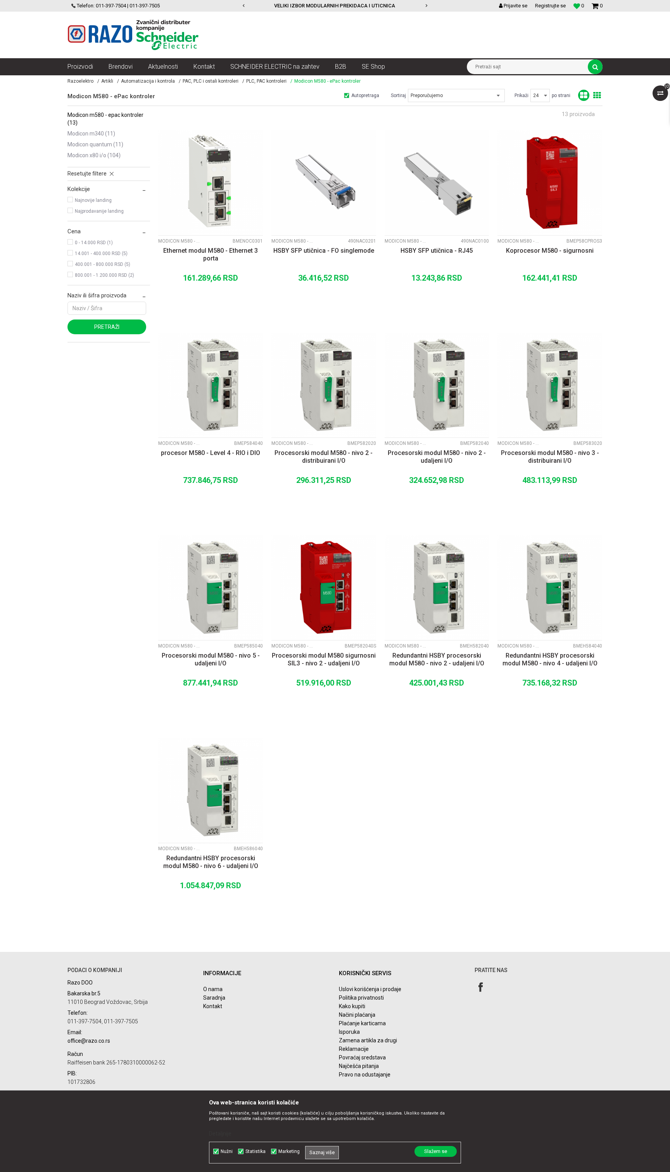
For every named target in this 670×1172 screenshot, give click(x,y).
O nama (213, 989)
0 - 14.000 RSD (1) (94, 242)
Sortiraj (398, 95)
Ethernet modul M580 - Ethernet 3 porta (210, 254)
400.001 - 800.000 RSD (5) (102, 264)
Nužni (227, 1151)
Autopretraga (365, 95)
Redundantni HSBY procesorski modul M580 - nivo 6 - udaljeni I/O (210, 862)
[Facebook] (481, 987)
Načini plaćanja (357, 1015)
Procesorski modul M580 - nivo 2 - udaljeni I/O (437, 456)
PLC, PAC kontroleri (266, 81)
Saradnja (214, 998)
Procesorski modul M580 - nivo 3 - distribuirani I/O (550, 456)
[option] (335, 6)
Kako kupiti (352, 1006)
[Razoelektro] (133, 34)
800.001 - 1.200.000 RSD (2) (104, 275)
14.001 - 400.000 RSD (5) (101, 253)
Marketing (289, 1151)
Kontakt (212, 1006)
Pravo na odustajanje (364, 1074)
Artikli (107, 81)
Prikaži (521, 95)
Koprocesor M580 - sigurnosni (550, 250)
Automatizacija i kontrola (148, 81)
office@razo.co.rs (88, 1041)
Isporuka (349, 1032)
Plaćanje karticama (362, 1023)
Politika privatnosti (361, 998)
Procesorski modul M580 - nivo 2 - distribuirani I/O (324, 456)
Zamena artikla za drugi (368, 1040)
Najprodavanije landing (99, 211)
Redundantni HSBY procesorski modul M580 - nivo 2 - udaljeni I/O (436, 659)
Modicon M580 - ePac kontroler (105, 119)
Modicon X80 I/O (94, 155)
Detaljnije (220, 1133)
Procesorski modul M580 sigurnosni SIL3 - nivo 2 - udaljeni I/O (324, 659)
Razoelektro (80, 81)
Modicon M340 (91, 133)
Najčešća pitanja (359, 1066)
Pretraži (106, 327)
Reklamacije (354, 1049)
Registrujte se (550, 6)
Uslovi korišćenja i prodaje (370, 989)
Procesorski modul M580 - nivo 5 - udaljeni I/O (211, 659)
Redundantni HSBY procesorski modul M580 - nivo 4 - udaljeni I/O (549, 659)
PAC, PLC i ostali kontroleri (210, 81)
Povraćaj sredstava (362, 1057)
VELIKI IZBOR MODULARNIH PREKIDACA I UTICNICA (334, 6)
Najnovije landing (93, 200)
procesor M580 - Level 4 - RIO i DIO (210, 453)
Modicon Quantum (95, 144)
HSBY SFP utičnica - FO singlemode (323, 250)
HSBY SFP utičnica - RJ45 (437, 250)
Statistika (255, 1151)
